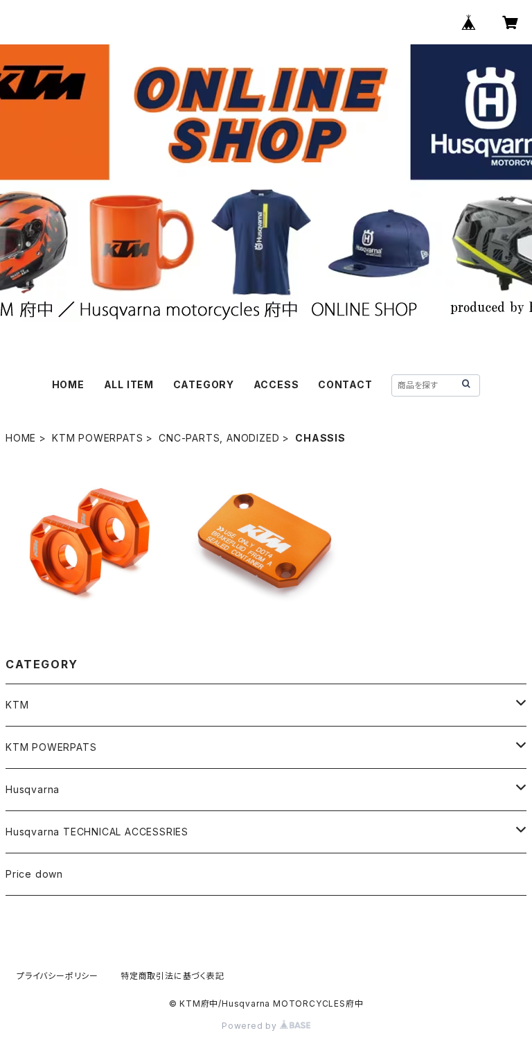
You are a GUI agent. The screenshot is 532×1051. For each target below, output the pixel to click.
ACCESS (276, 384)
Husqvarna (33, 789)
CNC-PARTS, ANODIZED (219, 438)
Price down (34, 874)
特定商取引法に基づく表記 (172, 976)
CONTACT (345, 384)
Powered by (251, 1025)
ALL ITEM (129, 384)
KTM (17, 705)
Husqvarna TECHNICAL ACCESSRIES (97, 831)
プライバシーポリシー (57, 976)
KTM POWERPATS (97, 438)
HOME (68, 384)
